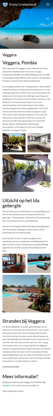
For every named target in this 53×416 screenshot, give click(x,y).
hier (8, 385)
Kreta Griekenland (22, 4)
